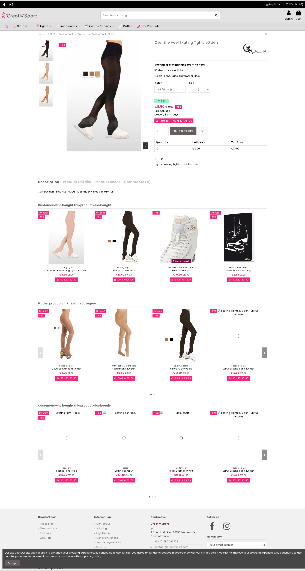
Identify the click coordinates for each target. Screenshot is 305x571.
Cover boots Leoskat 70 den (66, 368)
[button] (151, 394)
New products (48, 528)
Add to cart (186, 131)
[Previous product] (265, 34)
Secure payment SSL (109, 542)
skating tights (172, 164)
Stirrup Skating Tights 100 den (238, 368)
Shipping (101, 528)
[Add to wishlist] (203, 131)
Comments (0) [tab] (137, 182)
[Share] (156, 159)
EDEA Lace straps (181, 270)
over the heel (190, 164)
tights (158, 164)
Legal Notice (103, 533)
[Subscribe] (263, 545)
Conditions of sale (107, 538)
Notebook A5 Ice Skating (239, 270)
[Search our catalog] (216, 15)
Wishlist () (296, 4)
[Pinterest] (162, 159)
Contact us (103, 524)
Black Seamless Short (181, 470)
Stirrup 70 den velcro (124, 270)
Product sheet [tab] (107, 182)
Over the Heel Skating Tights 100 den (66, 270)
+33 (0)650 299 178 (166, 541)
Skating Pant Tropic (66, 470)
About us (45, 538)
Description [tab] (48, 182)
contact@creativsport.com (171, 547)
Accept (12, 563)
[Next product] (266, 34)
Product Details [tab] (77, 182)
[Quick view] (69, 263)
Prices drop (47, 524)
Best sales (46, 533)
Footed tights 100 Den (123, 368)
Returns (101, 547)
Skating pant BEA (124, 470)
